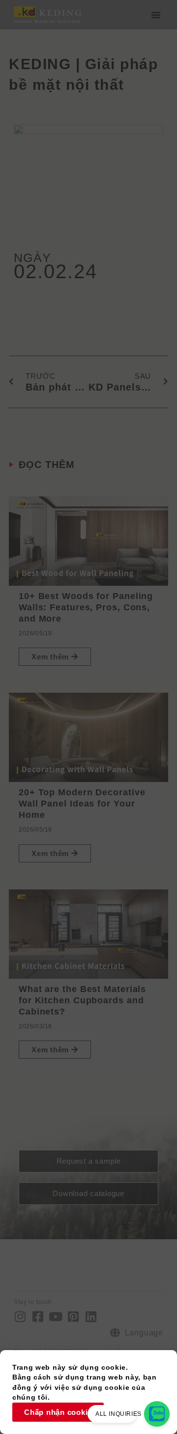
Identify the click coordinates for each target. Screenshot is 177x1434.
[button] (155, 14)
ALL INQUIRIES (118, 1413)
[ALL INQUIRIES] (157, 1414)
